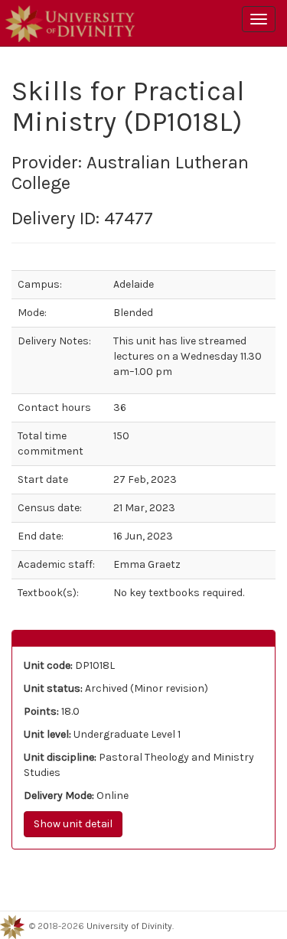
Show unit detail (73, 823)
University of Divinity (129, 926)
